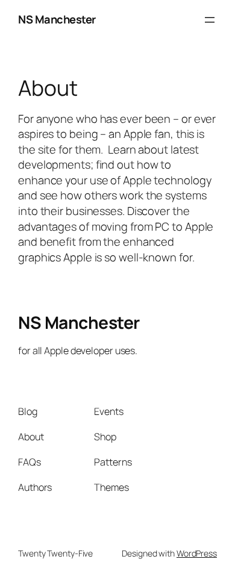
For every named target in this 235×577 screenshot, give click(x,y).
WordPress (197, 553)
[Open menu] (209, 20)
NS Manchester (57, 19)
